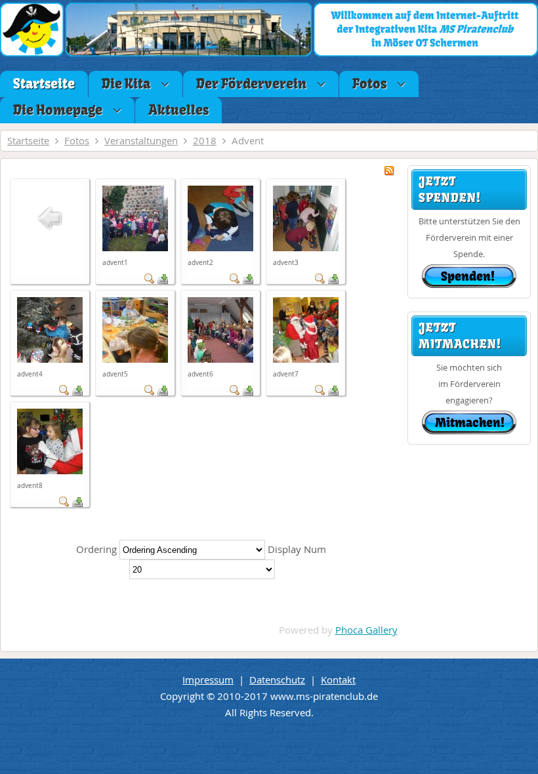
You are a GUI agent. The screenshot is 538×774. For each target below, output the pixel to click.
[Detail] (149, 280)
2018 (205, 140)
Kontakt (338, 679)
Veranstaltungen (141, 140)
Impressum (208, 679)
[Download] (162, 280)
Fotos (76, 140)
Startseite (28, 140)
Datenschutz (277, 679)
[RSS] (389, 171)
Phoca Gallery (366, 629)
